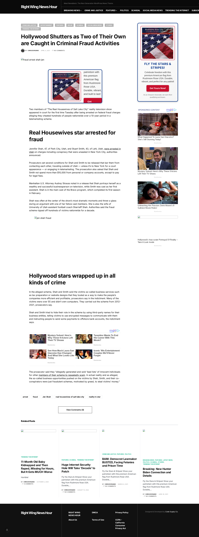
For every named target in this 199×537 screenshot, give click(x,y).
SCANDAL (80, 25)
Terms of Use (98, 520)
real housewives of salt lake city (70, 397)
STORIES (109, 25)
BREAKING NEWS (148, 460)
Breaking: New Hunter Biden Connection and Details (157, 472)
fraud (35, 397)
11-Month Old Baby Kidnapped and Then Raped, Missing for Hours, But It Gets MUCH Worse (37, 467)
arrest (25, 397)
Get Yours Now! (158, 88)
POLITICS (128, 454)
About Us (72, 520)
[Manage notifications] (7, 530)
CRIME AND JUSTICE (29, 25)
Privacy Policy (121, 512)
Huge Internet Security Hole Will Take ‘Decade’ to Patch (78, 468)
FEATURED (59, 25)
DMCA (95, 512)
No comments (59, 50)
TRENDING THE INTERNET (30, 29)
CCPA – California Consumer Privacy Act (120, 524)
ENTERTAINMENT (46, 25)
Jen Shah (47, 397)
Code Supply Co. (171, 512)
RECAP (70, 25)
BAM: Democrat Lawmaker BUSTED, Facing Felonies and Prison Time (119, 462)
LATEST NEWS (168, 460)
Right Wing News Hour (39, 6)
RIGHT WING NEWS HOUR (74, 513)
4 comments (28, 484)
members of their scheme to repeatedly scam (62, 375)
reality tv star (95, 397)
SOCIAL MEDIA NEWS (95, 25)
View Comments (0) (75, 410)
